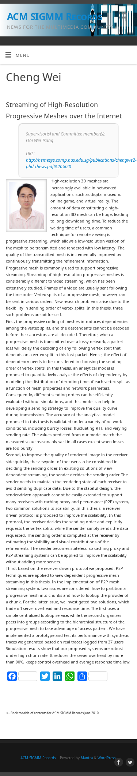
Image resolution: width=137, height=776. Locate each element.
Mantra (87, 758)
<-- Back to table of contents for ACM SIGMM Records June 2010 (52, 713)
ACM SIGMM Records (54, 16)
